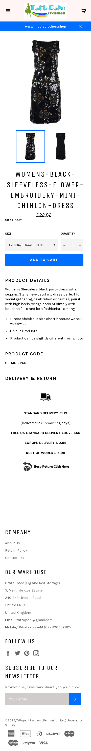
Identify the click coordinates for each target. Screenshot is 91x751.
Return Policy (16, 550)
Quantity (68, 233)
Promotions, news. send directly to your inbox (42, 687)
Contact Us (14, 558)
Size (8, 233)
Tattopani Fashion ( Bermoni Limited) (41, 720)
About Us (12, 543)
